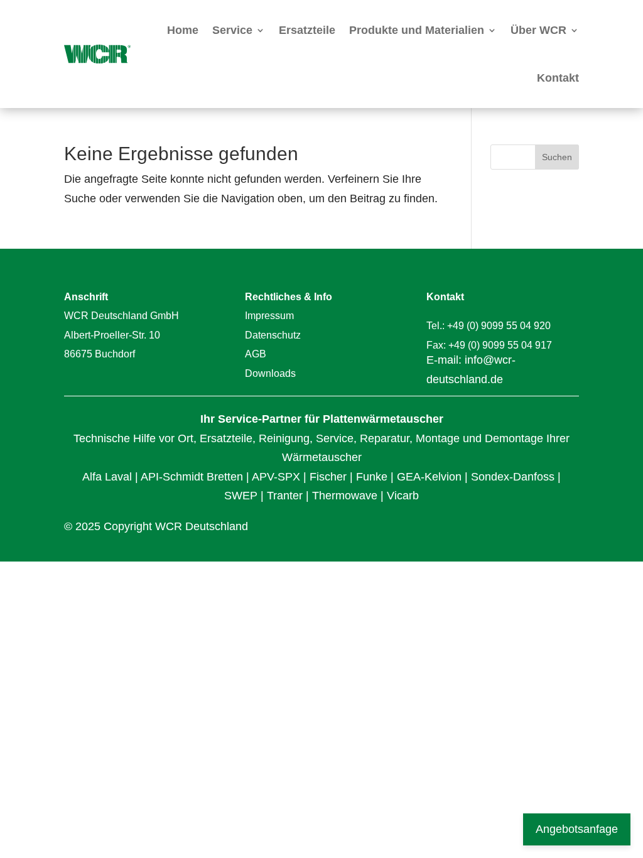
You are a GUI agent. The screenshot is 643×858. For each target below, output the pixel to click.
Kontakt (558, 78)
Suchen (557, 157)
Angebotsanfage (577, 829)
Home (182, 30)
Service (232, 30)
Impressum (269, 315)
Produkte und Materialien (416, 30)
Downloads (270, 373)
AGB (255, 354)
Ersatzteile (307, 30)
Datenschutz (273, 335)
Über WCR (538, 30)
